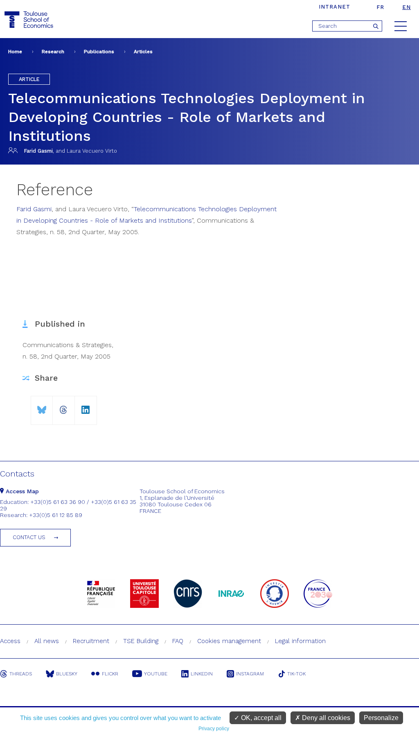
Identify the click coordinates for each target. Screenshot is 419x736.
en (406, 7)
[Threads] (63, 406)
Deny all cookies (325, 717)
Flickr (110, 674)
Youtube (155, 674)
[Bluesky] (41, 406)
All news (46, 641)
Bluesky (66, 674)
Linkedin (202, 674)
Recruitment (91, 641)
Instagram (250, 674)
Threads (20, 674)
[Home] (30, 20)
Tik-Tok (296, 674)
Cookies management (229, 641)
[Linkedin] (86, 406)
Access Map (21, 491)
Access (10, 641)
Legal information (300, 641)
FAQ (177, 641)
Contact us (29, 537)
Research (53, 51)
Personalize (381, 717)
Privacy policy (213, 728)
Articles (143, 51)
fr (380, 7)
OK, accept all (260, 717)
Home (15, 51)
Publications (99, 51)
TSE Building (140, 641)
